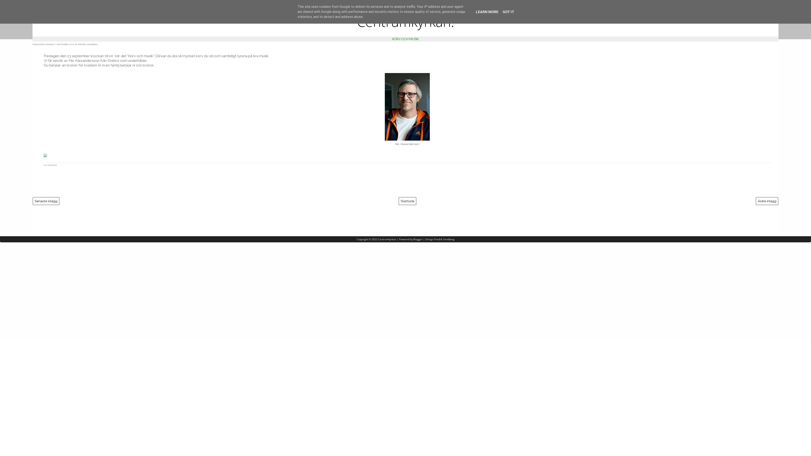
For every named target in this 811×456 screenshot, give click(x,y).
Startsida (407, 201)
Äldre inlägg (767, 201)
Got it (508, 12)
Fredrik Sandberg (444, 239)
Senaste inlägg (46, 201)
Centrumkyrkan (387, 239)
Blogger (418, 239)
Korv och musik (405, 39)
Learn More (487, 12)
